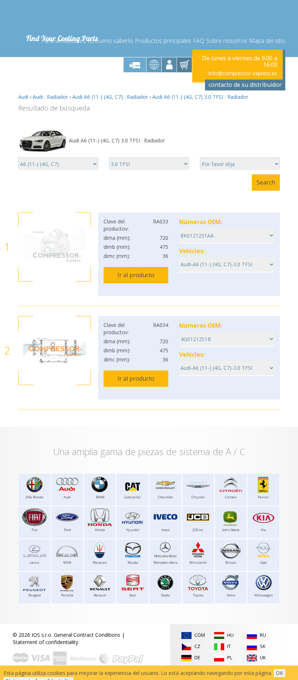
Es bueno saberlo (110, 40)
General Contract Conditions (87, 634)
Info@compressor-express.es (242, 73)
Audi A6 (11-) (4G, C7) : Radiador (110, 96)
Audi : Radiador (50, 96)
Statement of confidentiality (45, 642)
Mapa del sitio (267, 40)
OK (279, 672)
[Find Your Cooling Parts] (61, 16)
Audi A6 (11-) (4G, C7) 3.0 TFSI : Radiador (200, 96)
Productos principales (163, 40)
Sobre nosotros (226, 40)
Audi (23, 96)
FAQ (198, 40)
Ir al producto (135, 275)
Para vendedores (63, 40)
